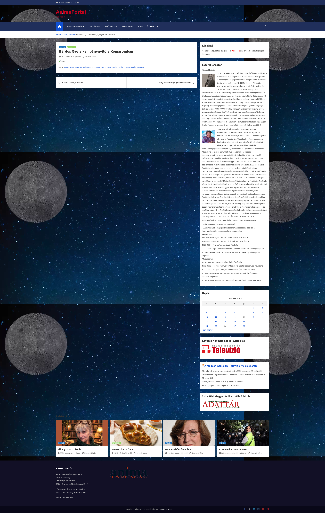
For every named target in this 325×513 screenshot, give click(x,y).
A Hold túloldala (147, 26)
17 (207, 321)
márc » (210, 330)
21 (244, 321)
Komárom (78, 67)
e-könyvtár (111, 26)
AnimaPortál (71, 12)
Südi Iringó (96, 67)
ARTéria (94, 26)
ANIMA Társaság (75, 26)
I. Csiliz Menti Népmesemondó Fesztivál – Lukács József (226, 375)
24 (207, 326)
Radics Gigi (87, 67)
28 (244, 326)
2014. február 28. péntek (71, 57)
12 (225, 317)
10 (207, 317)
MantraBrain (166, 509)
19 (225, 321)
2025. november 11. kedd (178, 453)
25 (216, 326)
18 (216, 321)
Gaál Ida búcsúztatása (178, 449)
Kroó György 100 (209, 385)
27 (235, 326)
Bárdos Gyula (69, 67)
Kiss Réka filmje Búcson (72, 83)
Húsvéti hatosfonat (123, 449)
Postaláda (127, 26)
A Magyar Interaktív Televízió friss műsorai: (230, 365)
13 (235, 317)
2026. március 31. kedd (123, 453)
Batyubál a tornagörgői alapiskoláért (175, 83)
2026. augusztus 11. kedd (70, 453)
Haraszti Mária (90, 57)
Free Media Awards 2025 (233, 449)
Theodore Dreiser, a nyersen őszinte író (219, 371)
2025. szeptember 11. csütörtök (234, 453)
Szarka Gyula (106, 67)
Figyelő (62, 47)
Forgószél (71, 47)
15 (253, 317)
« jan (204, 330)
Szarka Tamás (117, 67)
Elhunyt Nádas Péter (211, 382)
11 (216, 317)
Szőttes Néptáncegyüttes (134, 67)
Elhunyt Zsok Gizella (69, 449)
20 (235, 321)
